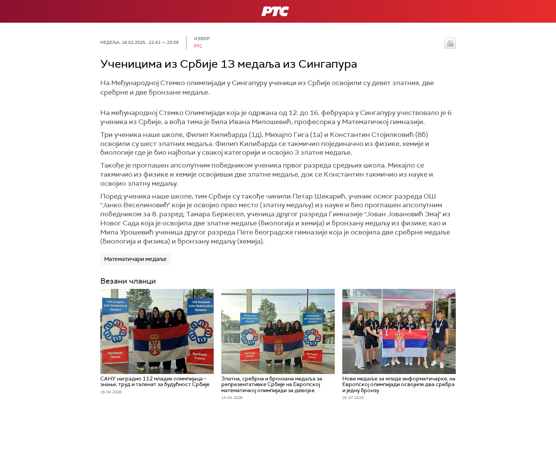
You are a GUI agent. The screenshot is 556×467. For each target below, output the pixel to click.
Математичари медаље (135, 259)
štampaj (450, 43)
